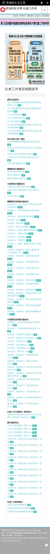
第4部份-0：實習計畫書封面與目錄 (22, 230)
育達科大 (23, 16)
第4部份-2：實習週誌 (16, 237)
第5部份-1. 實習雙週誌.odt (19, 348)
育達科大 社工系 (15, 2)
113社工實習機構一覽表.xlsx (19, 425)
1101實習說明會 (14, 121)
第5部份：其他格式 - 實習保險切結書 (23, 256)
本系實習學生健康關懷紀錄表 (19, 512)
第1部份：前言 (13, 220)
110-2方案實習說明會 (16, 118)
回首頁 (15, 16)
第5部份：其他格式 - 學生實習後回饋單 (24, 305)
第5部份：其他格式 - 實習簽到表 (21, 290)
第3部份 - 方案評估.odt (17, 341)
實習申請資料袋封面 (16, 172)
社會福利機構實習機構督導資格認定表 (23, 142)
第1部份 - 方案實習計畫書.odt (20, 334)
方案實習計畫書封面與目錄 (19, 187)
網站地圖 (46, 16)
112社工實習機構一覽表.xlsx (19, 429)
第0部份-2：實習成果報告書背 (20, 216)
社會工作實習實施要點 (17, 505)
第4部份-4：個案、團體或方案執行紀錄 (24, 244)
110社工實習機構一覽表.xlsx (19, 436)
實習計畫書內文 (14, 175)
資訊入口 (38, 16)
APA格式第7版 (13, 196)
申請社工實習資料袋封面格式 (19, 154)
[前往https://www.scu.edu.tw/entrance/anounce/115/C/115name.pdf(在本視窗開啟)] (25, 23)
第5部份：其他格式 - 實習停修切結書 (23, 268)
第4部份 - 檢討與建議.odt (18, 345)
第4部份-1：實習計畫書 (17, 233)
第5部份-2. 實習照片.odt (18, 351)
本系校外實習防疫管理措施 (19, 508)
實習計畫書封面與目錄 (17, 178)
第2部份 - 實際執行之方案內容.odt (22, 338)
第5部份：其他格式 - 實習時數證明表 (23, 262)
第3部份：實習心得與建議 (18, 227)
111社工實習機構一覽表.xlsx (19, 432)
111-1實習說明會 (14, 115)
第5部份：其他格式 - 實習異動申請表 (23, 274)
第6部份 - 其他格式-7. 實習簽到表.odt (23, 391)
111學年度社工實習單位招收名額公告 (23, 157)
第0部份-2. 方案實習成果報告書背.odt (23, 328)
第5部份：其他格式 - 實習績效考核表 (23, 284)
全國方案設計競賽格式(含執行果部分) (23, 190)
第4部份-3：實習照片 (16, 240)
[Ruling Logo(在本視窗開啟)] (46, 545)
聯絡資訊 (31, 16)
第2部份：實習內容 (15, 223)
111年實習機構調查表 (16, 163)
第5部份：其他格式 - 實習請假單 (21, 280)
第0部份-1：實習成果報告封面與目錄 (23, 210)
